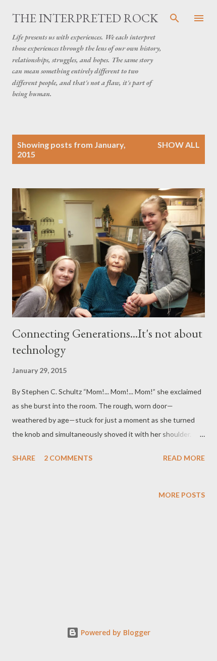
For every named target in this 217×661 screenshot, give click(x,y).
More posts (181, 494)
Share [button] (23, 457)
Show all (178, 144)
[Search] (175, 18)
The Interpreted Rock (85, 18)
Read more (184, 457)
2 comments (68, 457)
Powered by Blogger (114, 632)
